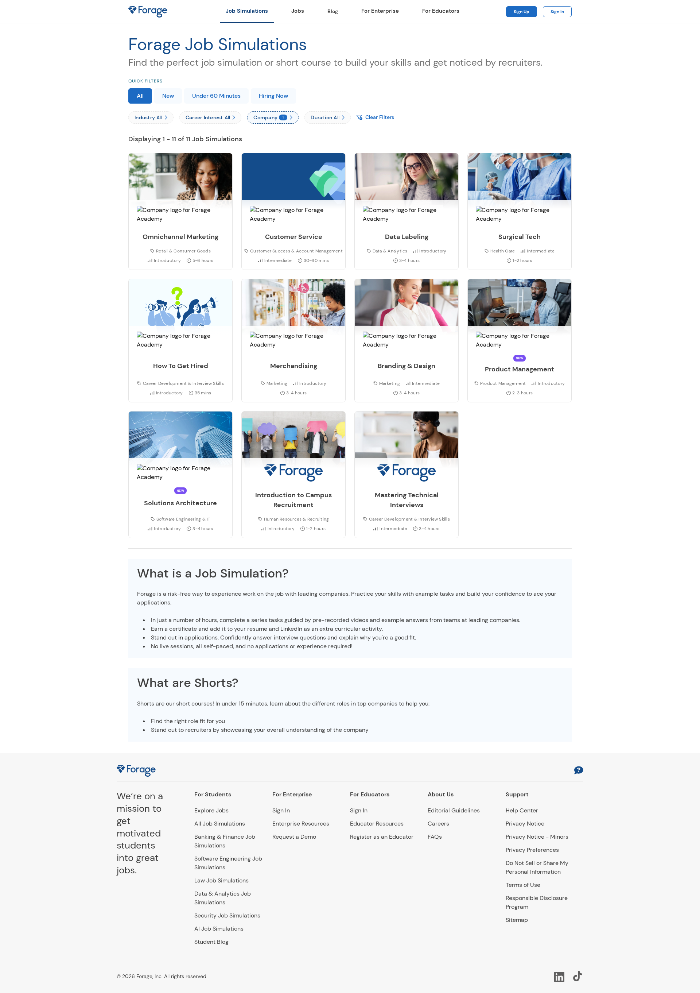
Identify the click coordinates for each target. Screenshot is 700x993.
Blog (332, 11)
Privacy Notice (525, 823)
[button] (578, 771)
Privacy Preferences (532, 850)
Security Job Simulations (227, 915)
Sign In (557, 12)
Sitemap (517, 920)
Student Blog (211, 942)
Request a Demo (294, 837)
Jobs (297, 11)
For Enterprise (380, 11)
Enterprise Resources (300, 823)
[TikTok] (578, 976)
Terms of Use (523, 885)
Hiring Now (273, 96)
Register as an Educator (381, 837)
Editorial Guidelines (454, 810)
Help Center (522, 810)
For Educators (440, 11)
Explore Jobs (211, 810)
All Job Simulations (219, 823)
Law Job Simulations (221, 880)
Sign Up (521, 12)
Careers (438, 823)
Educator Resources (377, 823)
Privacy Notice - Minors (537, 837)
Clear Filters (379, 117)
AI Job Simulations (219, 928)
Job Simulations (247, 11)
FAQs (435, 837)
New (168, 96)
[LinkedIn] (559, 976)
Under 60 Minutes (216, 96)
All (140, 96)
